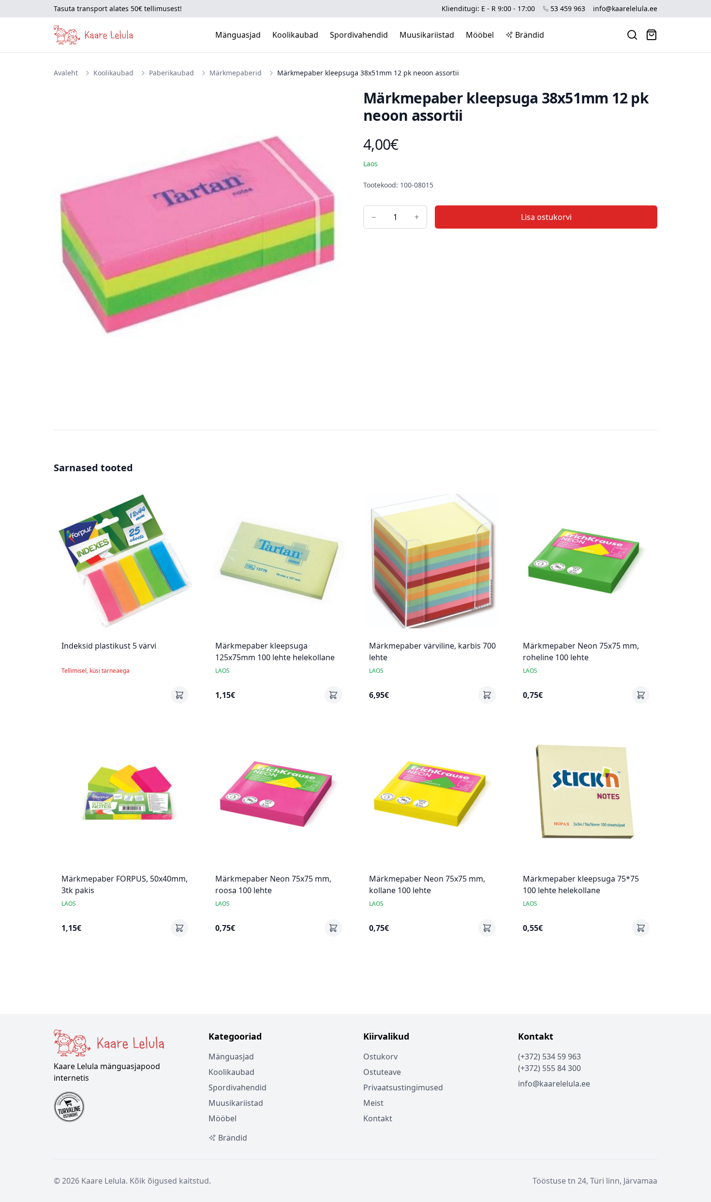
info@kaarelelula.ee (625, 8)
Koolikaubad (295, 34)
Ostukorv (380, 1056)
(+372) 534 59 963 (549, 1056)
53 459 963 (567, 8)
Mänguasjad (238, 34)
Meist (373, 1103)
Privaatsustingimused (403, 1087)
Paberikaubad (171, 72)
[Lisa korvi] (179, 695)
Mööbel (480, 34)
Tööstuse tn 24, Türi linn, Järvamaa (595, 1180)
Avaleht (66, 72)
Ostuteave (382, 1072)
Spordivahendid (359, 34)
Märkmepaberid (235, 72)
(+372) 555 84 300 (549, 1068)
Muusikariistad (427, 34)
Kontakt (377, 1118)
